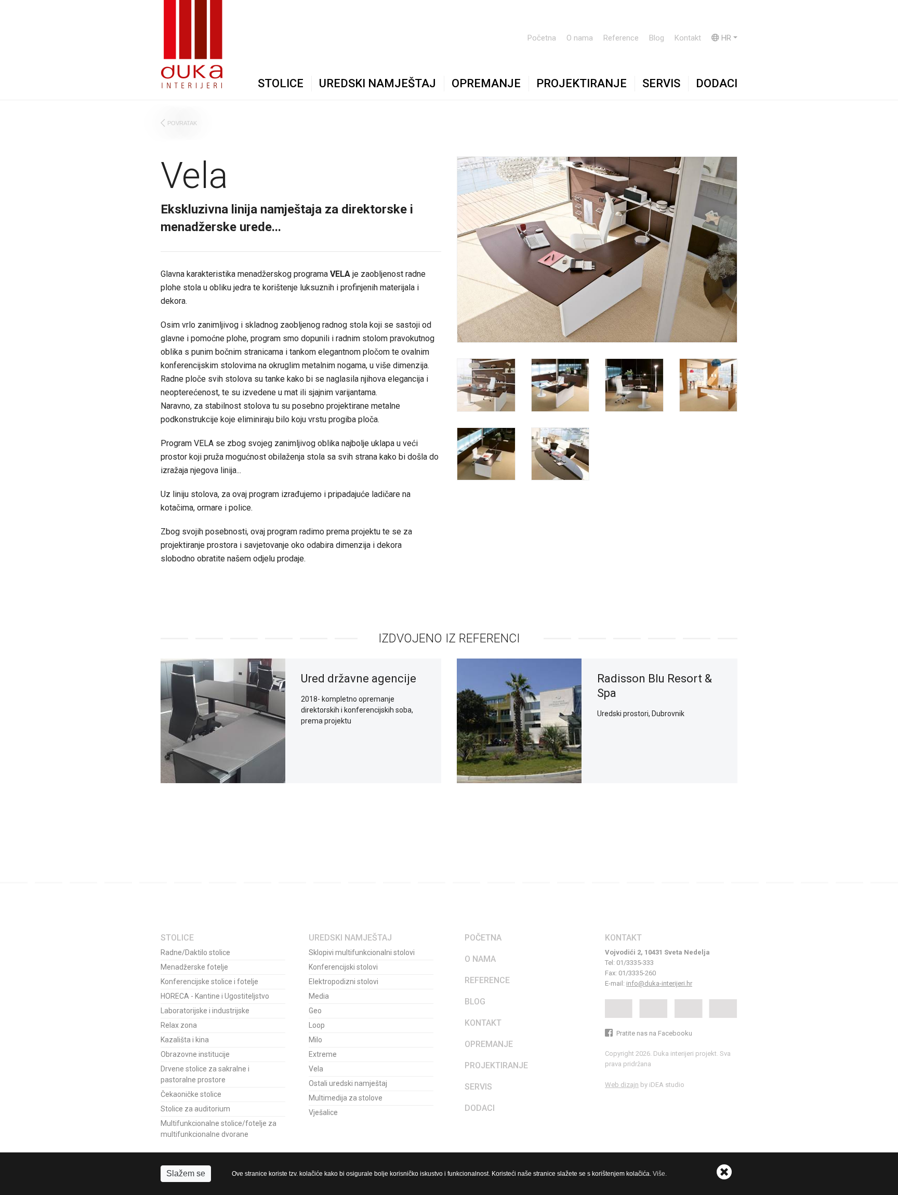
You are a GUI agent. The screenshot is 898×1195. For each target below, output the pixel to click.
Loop (317, 1025)
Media (319, 996)
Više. (660, 1173)
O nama (579, 38)
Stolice (280, 83)
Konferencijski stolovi (343, 967)
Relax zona (179, 1025)
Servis (661, 83)
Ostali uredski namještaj (348, 1083)
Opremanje (486, 83)
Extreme (323, 1054)
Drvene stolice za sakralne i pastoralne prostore (205, 1074)
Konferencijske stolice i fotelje (209, 981)
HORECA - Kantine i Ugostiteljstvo (215, 996)
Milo (315, 1040)
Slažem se (185, 1173)
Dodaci (716, 83)
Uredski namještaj (377, 83)
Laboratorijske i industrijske (205, 1010)
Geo (315, 1010)
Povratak (182, 123)
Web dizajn (622, 1085)
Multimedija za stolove (345, 1098)
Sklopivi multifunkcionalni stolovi (362, 952)
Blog (656, 38)
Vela (316, 1069)
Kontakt (688, 38)
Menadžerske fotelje (194, 967)
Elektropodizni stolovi (343, 981)
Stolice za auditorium (195, 1109)
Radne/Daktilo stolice (195, 952)
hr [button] (725, 38)
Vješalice (323, 1112)
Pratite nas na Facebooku (653, 1033)
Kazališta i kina (185, 1040)
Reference (621, 38)
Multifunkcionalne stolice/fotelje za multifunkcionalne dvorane (218, 1128)
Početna (541, 38)
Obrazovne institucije (195, 1054)
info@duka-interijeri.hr (659, 983)
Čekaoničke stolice (191, 1094)
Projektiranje (581, 83)
